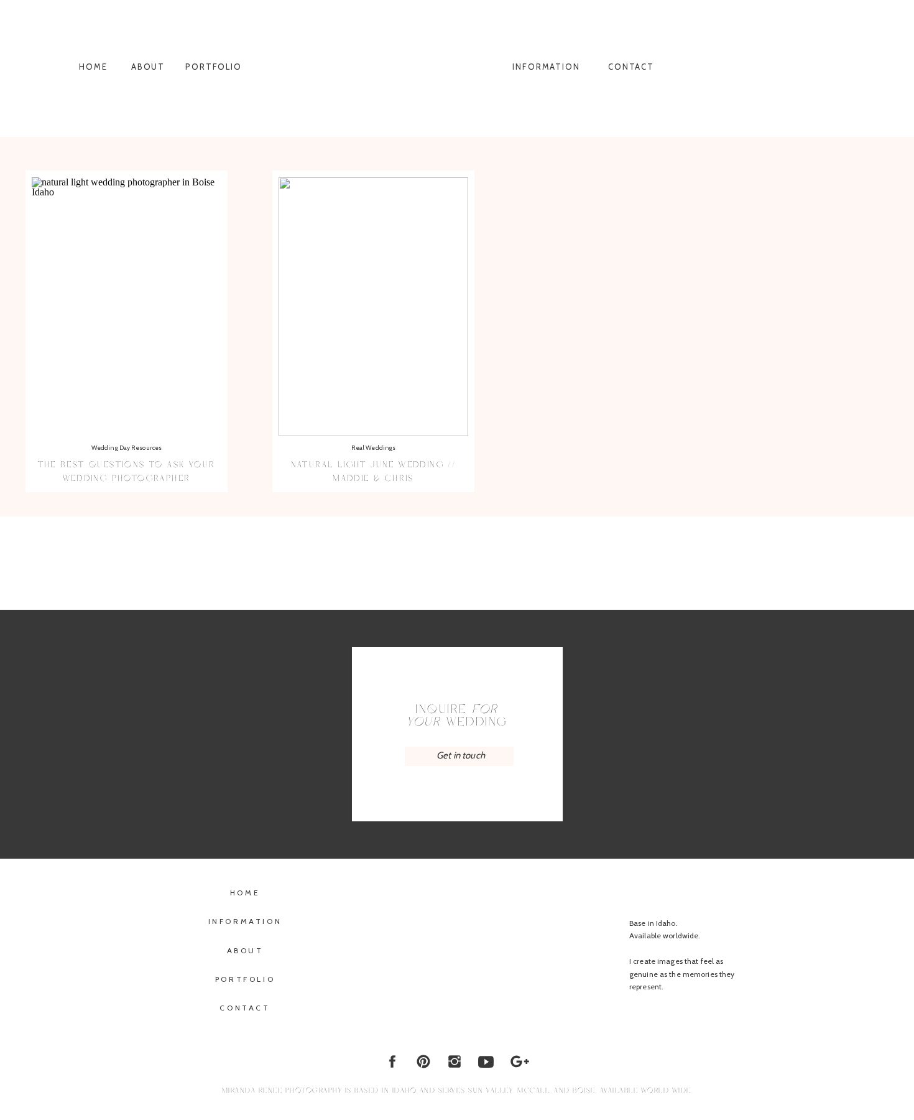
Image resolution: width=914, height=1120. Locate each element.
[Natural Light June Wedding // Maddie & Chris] (373, 306)
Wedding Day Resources (126, 448)
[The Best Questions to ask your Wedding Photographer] (126, 306)
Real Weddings (373, 448)
